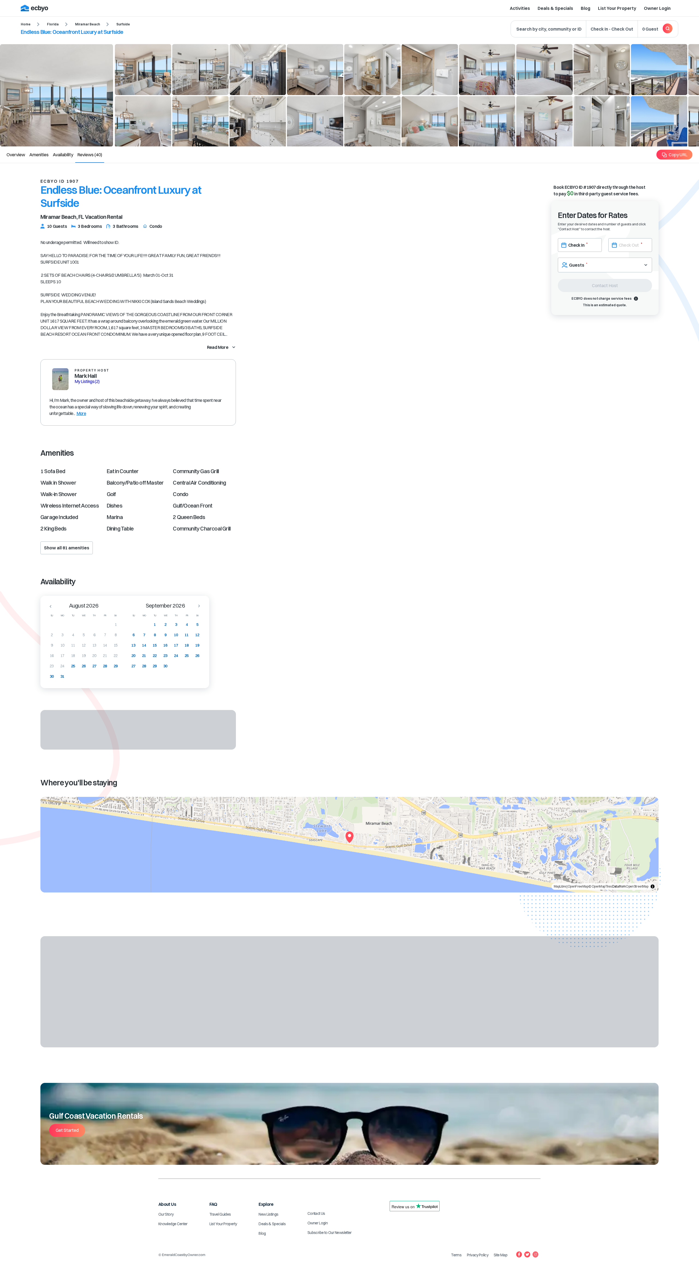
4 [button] (73, 634)
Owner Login (657, 8)
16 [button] (52, 655)
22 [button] (116, 655)
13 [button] (94, 645)
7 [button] (105, 634)
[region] (349, 844)
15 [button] (116, 645)
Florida (53, 24)
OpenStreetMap (637, 886)
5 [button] (84, 634)
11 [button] (73, 645)
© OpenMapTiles (600, 886)
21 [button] (105, 655)
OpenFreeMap (578, 886)
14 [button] (105, 645)
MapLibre (560, 886)
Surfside (123, 24)
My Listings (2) (87, 381)
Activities (520, 8)
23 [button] (52, 666)
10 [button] (62, 645)
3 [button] (62, 634)
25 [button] (73, 666)
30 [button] (52, 676)
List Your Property (617, 8)
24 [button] (62, 666)
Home (26, 24)
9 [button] (52, 645)
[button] (48, 606)
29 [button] (116, 666)
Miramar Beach (87, 24)
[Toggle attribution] (652, 886)
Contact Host (605, 285)
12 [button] (84, 645)
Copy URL (678, 154)
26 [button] (84, 666)
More (81, 413)
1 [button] (116, 624)
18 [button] (73, 655)
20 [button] (94, 655)
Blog (585, 8)
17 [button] (62, 655)
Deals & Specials (555, 8)
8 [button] (116, 634)
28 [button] (105, 666)
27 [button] (94, 666)
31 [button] (62, 676)
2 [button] (52, 634)
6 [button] (94, 634)
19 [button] (84, 655)
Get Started (67, 1130)
